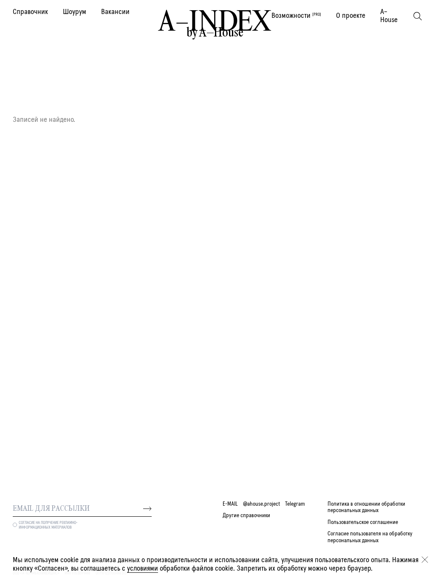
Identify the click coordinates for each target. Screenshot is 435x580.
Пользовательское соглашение (363, 522)
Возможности (296, 16)
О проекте (350, 16)
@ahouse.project (261, 504)
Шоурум (74, 12)
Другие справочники (246, 515)
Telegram (295, 504)
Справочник (30, 12)
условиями (142, 568)
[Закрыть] (424, 559)
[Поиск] (417, 16)
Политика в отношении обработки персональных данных (366, 507)
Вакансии (115, 12)
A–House (389, 16)
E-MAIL (230, 504)
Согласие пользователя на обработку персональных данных (370, 537)
